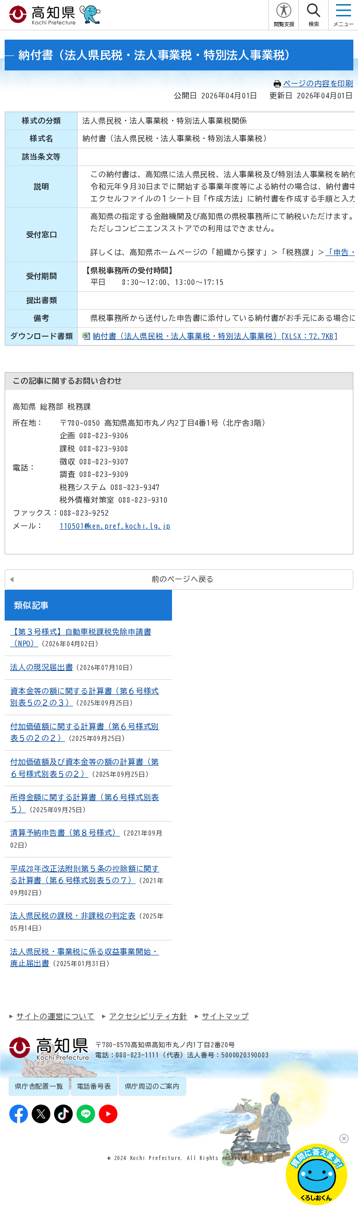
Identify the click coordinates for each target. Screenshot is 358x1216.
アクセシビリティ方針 (148, 1016)
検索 (314, 24)
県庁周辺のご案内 (152, 1086)
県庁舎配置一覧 (39, 1086)
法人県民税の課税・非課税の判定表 (73, 915)
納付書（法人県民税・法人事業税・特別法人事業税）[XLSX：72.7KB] (215, 336)
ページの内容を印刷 (318, 83)
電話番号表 (94, 1086)
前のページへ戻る (182, 579)
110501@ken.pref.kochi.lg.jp (115, 526)
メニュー (343, 24)
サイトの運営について (55, 1016)
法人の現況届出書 (41, 667)
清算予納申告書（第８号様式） (65, 832)
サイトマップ (225, 1016)
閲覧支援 (284, 24)
